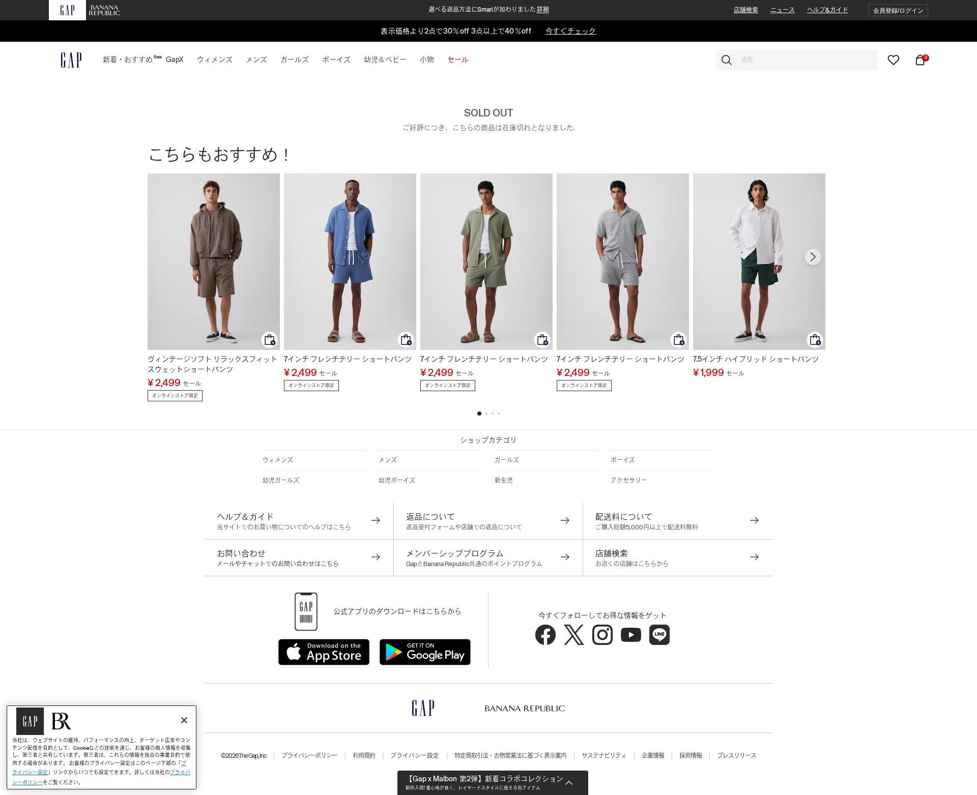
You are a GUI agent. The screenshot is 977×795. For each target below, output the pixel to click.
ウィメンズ (278, 460)
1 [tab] (479, 413)
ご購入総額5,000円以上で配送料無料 (646, 527)
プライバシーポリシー (309, 755)
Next (813, 257)
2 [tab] (486, 414)
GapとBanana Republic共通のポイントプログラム (474, 564)
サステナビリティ (604, 755)
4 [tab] (499, 414)
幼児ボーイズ (397, 480)
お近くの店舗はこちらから (632, 564)
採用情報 (690, 755)
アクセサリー (629, 480)
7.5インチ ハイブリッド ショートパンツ (756, 359)
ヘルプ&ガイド (827, 10)
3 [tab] (493, 414)
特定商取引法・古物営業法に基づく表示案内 (510, 755)
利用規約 (364, 755)
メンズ (388, 460)
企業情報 (653, 755)
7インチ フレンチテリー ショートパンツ (348, 359)
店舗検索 (746, 10)
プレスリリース (736, 755)
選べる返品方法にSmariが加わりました (488, 9)
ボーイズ (623, 460)
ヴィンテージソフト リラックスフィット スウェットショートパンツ (212, 364)
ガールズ (507, 460)
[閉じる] (184, 720)
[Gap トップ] (65, 60)
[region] (101, 747)
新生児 (504, 480)
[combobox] (796, 60)
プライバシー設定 (414, 755)
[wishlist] (893, 59)
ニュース (782, 10)
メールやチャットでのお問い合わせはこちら (278, 564)
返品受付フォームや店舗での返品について (464, 527)
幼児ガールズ (281, 480)
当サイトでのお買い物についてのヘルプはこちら (284, 527)
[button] (898, 10)
